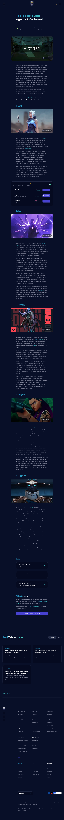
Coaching (34, 719)
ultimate (41, 290)
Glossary (20, 771)
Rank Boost (34, 711)
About (19, 766)
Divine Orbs (34, 745)
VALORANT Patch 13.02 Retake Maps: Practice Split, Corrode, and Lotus (16, 672)
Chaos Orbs (35, 743)
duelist (44, 138)
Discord (48, 777)
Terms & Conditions (36, 766)
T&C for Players (35, 768)
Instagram (49, 771)
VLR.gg (58, 637)
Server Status (21, 719)
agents (35, 427)
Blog (3, 693)
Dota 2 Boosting (36, 731)
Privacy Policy (35, 771)
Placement (20, 714)
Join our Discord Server (33, 606)
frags (34, 345)
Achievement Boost (22, 751)
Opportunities (21, 774)
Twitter (48, 780)
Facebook (49, 774)
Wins (33, 717)
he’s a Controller (39, 339)
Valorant (8, 693)
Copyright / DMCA (36, 774)
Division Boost (50, 711)
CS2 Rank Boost (21, 711)
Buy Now (46, 190)
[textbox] (25, 793)
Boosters (20, 777)
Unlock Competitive (22, 745)
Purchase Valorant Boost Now (31, 613)
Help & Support (21, 780)
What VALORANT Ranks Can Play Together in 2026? (45, 651)
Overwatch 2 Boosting (52, 731)
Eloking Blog (52, 637)
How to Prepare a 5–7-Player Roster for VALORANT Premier (16, 651)
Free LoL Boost (50, 725)
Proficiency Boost (22, 748)
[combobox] (25, 793)
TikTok (48, 768)
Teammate (35, 722)
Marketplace (35, 740)
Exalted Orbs (35, 748)
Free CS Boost (21, 717)
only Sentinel (29, 508)
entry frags (28, 148)
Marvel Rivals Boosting (23, 740)
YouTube (49, 766)
